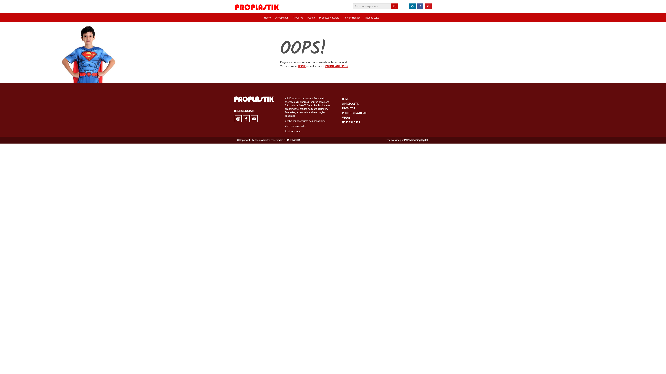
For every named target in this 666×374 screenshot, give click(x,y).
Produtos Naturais (329, 17)
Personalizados (352, 17)
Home (267, 17)
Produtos (298, 17)
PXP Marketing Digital (416, 140)
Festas (311, 17)
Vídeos (346, 117)
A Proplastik (281, 17)
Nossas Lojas (372, 17)
